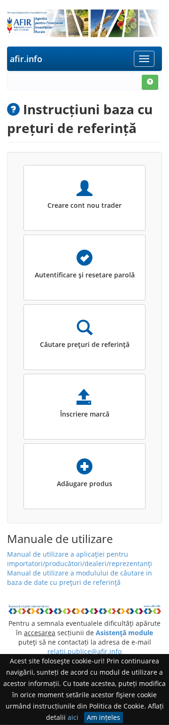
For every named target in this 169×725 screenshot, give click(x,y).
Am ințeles (103, 717)
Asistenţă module (124, 632)
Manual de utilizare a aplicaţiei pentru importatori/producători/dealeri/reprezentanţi (79, 559)
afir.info (26, 58)
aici (73, 717)
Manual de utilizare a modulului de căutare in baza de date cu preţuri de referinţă (79, 577)
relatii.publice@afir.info (84, 651)
